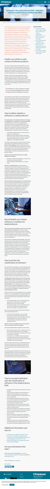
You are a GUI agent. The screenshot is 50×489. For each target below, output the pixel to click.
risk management (15, 454)
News (4, 22)
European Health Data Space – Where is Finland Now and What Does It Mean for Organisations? (41, 31)
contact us (12, 456)
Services (21, 476)
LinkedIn (9, 474)
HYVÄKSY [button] (12, 484)
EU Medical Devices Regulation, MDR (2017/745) (17, 434)
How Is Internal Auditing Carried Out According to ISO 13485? (41, 52)
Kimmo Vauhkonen (16, 460)
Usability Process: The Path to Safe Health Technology (40, 37)
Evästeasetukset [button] (5, 484)
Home (21, 474)
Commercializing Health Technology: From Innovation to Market (41, 42)
